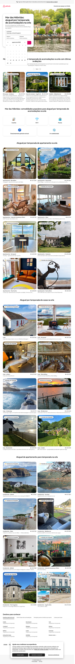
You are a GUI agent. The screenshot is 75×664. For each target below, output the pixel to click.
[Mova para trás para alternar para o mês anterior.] (7, 42)
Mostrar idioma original (51, 2)
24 (10, 60)
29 (24, 60)
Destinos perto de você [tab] (8, 617)
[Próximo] (40, 69)
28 (22, 60)
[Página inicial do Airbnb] (6, 6)
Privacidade (34, 661)
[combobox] (18, 33)
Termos (40, 661)
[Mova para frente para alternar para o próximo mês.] (24, 42)
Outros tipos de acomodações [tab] (24, 617)
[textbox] (12, 38)
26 (16, 60)
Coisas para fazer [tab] (58, 617)
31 (10, 63)
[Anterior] (34, 69)
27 (19, 60)
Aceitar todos (20, 655)
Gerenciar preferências (53, 655)
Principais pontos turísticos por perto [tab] (43, 617)
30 (7, 63)
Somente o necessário (37, 655)
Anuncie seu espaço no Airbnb (62, 6)
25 (13, 60)
